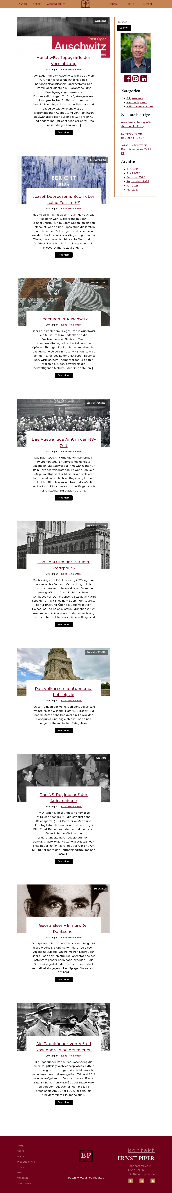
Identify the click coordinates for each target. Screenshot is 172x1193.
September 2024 (137, 181)
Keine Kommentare (71, 69)
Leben (113, 4)
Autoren (149, 4)
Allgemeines (134, 98)
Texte (37, 4)
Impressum (24, 1183)
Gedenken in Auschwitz (64, 319)
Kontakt (141, 1150)
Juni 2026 (132, 169)
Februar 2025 (135, 177)
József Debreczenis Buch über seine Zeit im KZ (137, 149)
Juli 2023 (132, 185)
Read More (63, 132)
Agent (130, 4)
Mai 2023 (132, 189)
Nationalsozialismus (139, 106)
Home (20, 1146)
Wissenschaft (56, 4)
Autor (23, 4)
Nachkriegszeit (136, 102)
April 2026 (133, 173)
